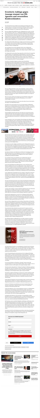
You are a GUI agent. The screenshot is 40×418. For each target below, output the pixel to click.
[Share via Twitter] (2, 30)
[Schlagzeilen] (3, 6)
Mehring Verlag (23, 7)
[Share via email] (2, 36)
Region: (9, 325)
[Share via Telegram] (2, 34)
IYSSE (19, 7)
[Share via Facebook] (2, 27)
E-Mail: (9, 318)
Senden (20, 336)
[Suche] (39, 6)
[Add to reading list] (2, 40)
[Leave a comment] (2, 38)
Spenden (36, 7)
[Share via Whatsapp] (2, 32)
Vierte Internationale (6, 7)
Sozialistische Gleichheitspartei (14, 7)
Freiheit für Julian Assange (8, 353)
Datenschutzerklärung (16, 331)
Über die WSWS (28, 7)
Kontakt (32, 7)
